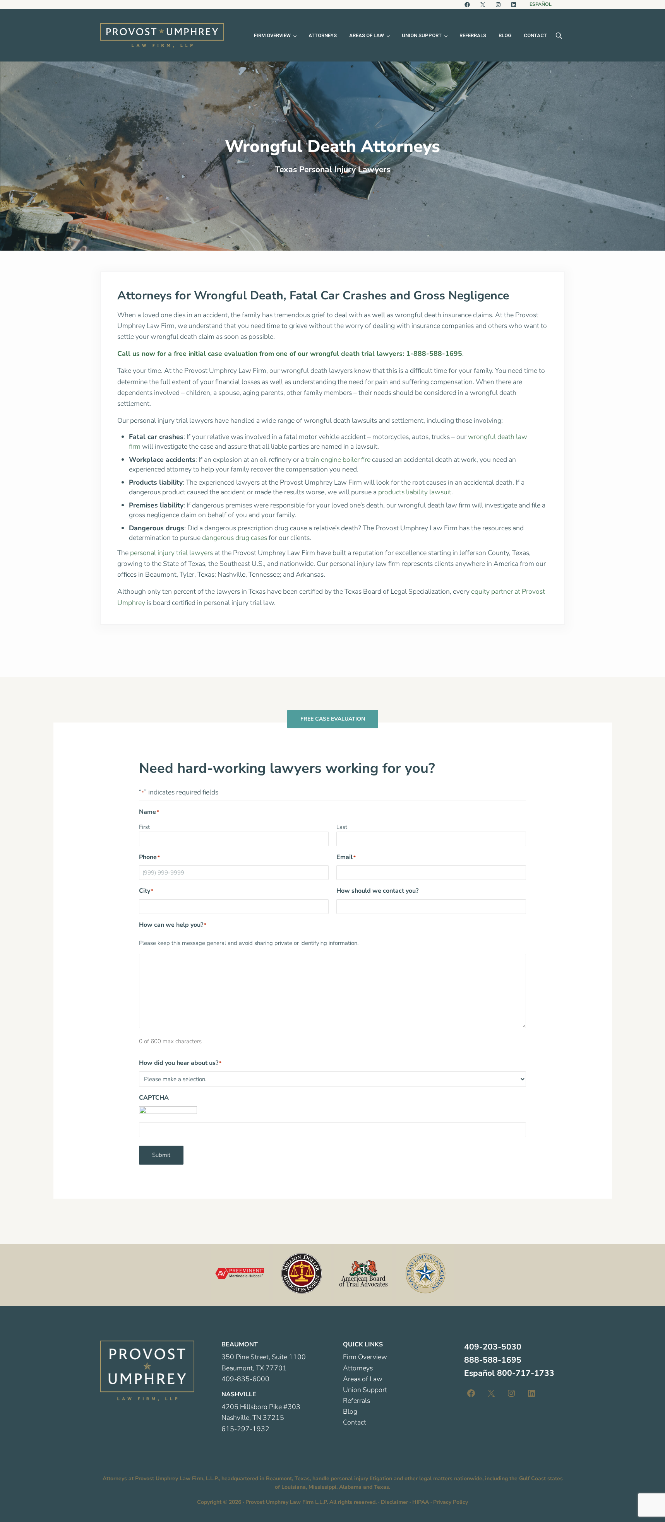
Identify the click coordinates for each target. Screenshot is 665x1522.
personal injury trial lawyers (171, 552)
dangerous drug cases (234, 537)
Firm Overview (365, 1356)
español (541, 4)
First (144, 827)
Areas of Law (362, 1379)
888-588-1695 (492, 1360)
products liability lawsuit (414, 492)
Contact (354, 1422)
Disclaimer (394, 1502)
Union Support (365, 1389)
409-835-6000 (245, 1379)
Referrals (356, 1400)
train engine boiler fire (338, 459)
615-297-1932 (245, 1428)
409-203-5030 (492, 1346)
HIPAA (420, 1502)
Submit (161, 1155)
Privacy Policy (450, 1502)
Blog (350, 1411)
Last (341, 827)
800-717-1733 (525, 1373)
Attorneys (358, 1368)
